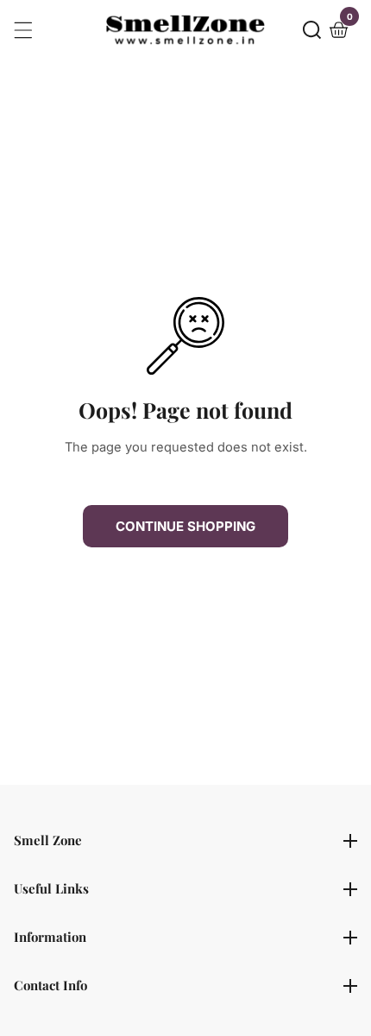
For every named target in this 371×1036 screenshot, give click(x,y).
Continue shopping (185, 526)
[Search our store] (312, 30)
